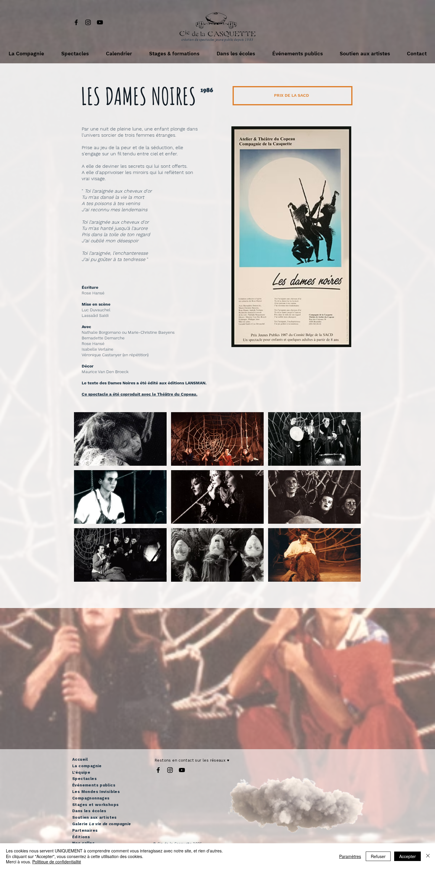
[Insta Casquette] (88, 22)
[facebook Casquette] (76, 22)
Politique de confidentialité (56, 862)
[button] (26, 54)
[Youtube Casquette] (100, 22)
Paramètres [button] (350, 856)
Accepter (407, 856)
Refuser (378, 856)
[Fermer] (427, 856)
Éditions (81, 837)
